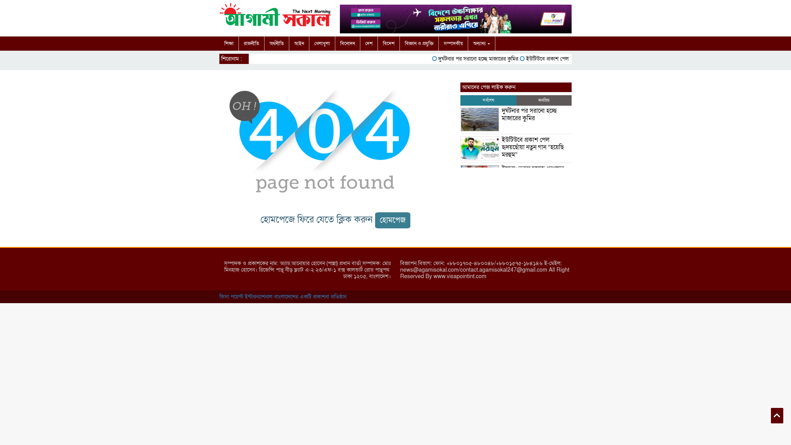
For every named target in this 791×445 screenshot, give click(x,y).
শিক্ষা (229, 43)
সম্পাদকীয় (453, 43)
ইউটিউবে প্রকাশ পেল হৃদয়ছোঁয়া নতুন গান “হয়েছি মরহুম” (533, 147)
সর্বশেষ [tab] (488, 100)
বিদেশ (389, 43)
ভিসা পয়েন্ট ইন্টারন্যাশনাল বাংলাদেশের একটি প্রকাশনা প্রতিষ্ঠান (282, 296)
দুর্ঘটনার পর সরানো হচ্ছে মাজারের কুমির (471, 58)
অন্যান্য (480, 43)
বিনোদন (347, 43)
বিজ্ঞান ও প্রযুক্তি (419, 43)
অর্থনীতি (276, 43)
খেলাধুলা (322, 43)
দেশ (369, 43)
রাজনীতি (251, 43)
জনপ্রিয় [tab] (543, 100)
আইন (299, 43)
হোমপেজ (393, 220)
